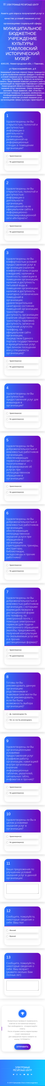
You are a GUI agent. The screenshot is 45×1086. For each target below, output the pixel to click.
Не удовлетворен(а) (17, 162)
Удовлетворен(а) (16, 156)
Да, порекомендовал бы (18, 714)
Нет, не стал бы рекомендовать (21, 720)
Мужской (13, 936)
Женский (13, 930)
